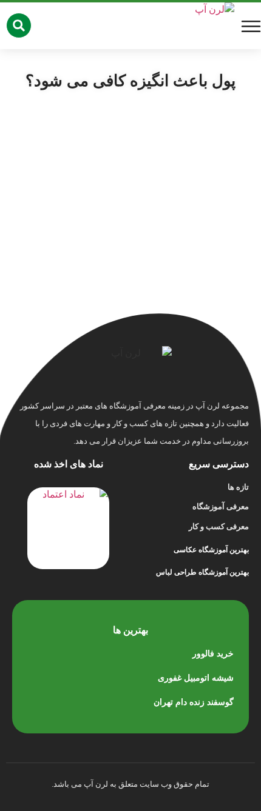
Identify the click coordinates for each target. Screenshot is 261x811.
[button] (19, 25)
